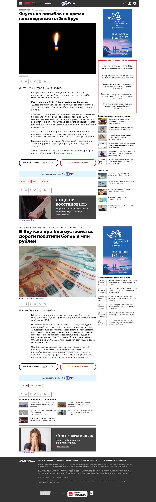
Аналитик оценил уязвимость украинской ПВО (119, 198)
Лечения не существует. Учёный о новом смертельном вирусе (121, 128)
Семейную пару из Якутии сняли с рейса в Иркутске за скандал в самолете (117, 86)
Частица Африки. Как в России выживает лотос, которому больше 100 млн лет (121, 306)
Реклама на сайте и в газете (67, 460)
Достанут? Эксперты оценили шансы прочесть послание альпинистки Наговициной (122, 290)
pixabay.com (23, 76)
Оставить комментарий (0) (78, 162)
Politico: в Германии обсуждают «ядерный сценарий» (120, 190)
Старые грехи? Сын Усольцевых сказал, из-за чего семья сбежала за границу (122, 298)
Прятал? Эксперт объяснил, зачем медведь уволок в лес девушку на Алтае (121, 314)
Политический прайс (89, 460)
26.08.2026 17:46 (25, 228)
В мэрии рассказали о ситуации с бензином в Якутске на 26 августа (117, 77)
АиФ (42, 298)
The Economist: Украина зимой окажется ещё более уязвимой (119, 174)
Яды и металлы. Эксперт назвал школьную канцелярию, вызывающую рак (120, 137)
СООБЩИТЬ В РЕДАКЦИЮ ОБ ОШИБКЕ (113, 460)
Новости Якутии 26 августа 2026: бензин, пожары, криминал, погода (117, 67)
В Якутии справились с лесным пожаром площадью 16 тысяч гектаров (117, 106)
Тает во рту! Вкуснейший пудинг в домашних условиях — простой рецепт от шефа (121, 121)
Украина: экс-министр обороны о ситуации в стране (120, 206)
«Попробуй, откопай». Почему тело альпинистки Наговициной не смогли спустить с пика (121, 153)
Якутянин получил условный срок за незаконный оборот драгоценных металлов (117, 96)
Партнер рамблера (59, 493)
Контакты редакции (45, 460)
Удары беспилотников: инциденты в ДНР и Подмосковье (121, 182)
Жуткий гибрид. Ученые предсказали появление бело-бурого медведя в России (122, 282)
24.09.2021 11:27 (24, 10)
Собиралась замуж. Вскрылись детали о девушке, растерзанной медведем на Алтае (121, 322)
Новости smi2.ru (27, 220)
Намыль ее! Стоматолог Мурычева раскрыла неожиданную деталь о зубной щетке (121, 145)
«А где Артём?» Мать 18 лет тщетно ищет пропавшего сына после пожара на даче (121, 161)
